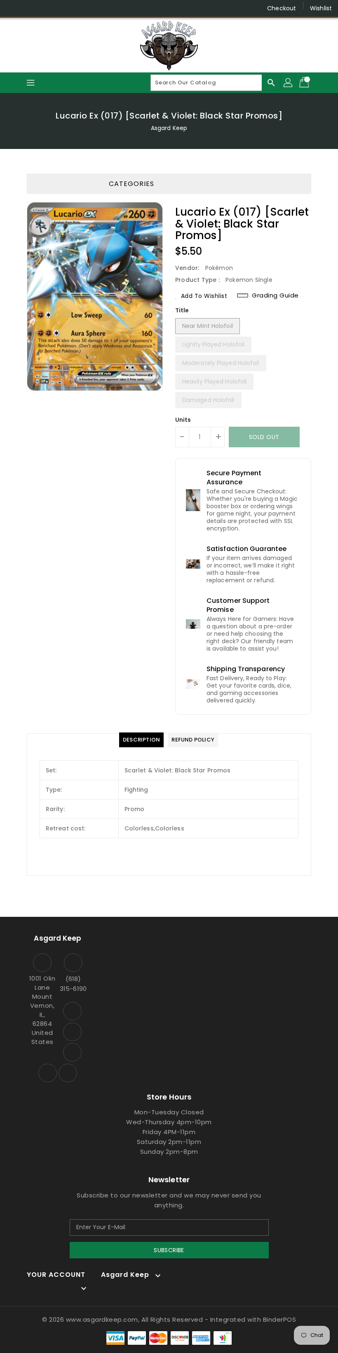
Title (182, 310)
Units (183, 420)
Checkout (281, 8)
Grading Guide (275, 295)
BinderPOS (279, 1319)
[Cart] (305, 82)
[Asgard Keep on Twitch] (76, 8)
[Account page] (288, 82)
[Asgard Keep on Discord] (60, 8)
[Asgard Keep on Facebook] (13, 8)
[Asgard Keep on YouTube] (44, 8)
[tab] (141, 739)
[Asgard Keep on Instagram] (29, 8)
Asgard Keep (169, 128)
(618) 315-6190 (73, 983)
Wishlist (321, 8)
